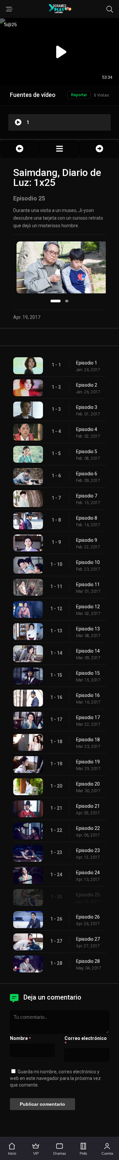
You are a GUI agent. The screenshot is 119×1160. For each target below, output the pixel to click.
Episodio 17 (88, 717)
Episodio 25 (88, 894)
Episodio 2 (86, 385)
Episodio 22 (88, 828)
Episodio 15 (88, 673)
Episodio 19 (88, 761)
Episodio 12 (88, 606)
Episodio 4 (86, 429)
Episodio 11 (88, 584)
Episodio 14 (88, 651)
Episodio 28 (88, 961)
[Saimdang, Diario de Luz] (59, 148)
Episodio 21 (88, 806)
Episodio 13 (88, 628)
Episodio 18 (88, 739)
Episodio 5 (86, 451)
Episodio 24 (88, 872)
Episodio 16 (88, 695)
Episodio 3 (86, 407)
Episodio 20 (88, 784)
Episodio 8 (86, 518)
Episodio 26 (88, 917)
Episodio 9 (86, 540)
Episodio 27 (88, 939)
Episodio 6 (86, 473)
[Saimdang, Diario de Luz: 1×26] (99, 148)
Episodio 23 (88, 850)
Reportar (79, 95)
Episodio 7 (86, 495)
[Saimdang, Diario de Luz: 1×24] (19, 148)
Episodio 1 (86, 362)
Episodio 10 (88, 562)
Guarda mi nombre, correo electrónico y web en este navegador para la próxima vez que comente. (55, 1078)
